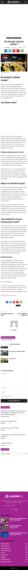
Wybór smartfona (5, 543)
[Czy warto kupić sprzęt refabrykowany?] (4, 527)
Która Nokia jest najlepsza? (22, 314)
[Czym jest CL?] (4, 360)
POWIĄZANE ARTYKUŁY (8, 337)
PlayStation (3, 557)
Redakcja (8, 47)
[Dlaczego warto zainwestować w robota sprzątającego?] (4, 520)
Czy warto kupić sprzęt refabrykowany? (15, 526)
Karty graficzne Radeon (6, 561)
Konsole (3, 552)
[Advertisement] (14, 19)
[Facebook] (12, 509)
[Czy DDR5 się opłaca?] (4, 345)
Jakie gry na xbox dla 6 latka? (9, 421)
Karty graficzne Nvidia (17, 37)
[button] (26, 2)
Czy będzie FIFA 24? (6, 443)
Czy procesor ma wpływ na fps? (17, 351)
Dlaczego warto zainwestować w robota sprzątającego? (17, 519)
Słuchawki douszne (5, 559)
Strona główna (4, 35)
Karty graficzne (9, 37)
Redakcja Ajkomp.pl (5, 416)
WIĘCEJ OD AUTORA (7, 340)
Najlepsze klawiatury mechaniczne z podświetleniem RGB (18, 533)
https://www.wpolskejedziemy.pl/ (9, 295)
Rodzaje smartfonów (5, 548)
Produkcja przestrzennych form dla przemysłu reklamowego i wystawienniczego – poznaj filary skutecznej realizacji (13, 412)
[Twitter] (16, 509)
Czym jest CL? (12, 358)
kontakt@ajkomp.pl (19, 505)
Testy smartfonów (5, 546)
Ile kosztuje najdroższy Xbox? (7, 314)
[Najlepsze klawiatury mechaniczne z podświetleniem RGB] (4, 534)
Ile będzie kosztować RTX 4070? (10, 428)
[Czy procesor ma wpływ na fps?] (4, 353)
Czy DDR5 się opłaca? (14, 344)
